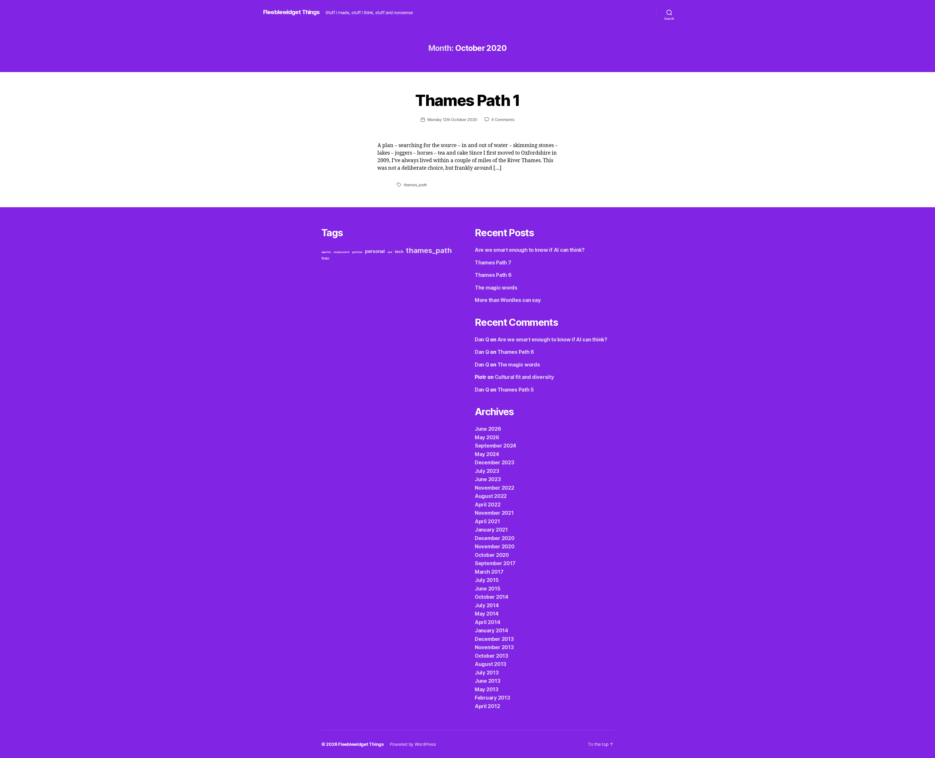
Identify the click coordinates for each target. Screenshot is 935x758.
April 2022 (487, 505)
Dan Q (482, 340)
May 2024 (487, 454)
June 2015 (487, 589)
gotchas (357, 252)
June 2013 (487, 681)
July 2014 (487, 605)
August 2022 (491, 496)
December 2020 (494, 538)
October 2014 (491, 597)
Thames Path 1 (467, 100)
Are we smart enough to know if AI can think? (530, 250)
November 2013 (494, 647)
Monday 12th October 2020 (452, 119)
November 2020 (494, 546)
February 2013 (492, 698)
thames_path (415, 184)
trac (325, 258)
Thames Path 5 (515, 390)
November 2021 (494, 513)
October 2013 (491, 656)
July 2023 (487, 471)
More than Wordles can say (508, 300)
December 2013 (494, 639)
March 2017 (489, 572)
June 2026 (488, 429)
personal (375, 251)
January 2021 (491, 530)
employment (341, 252)
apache (326, 252)
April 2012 (487, 706)
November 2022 (494, 488)
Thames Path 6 (493, 275)
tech (399, 251)
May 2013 (486, 689)
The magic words (496, 288)
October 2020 (492, 555)
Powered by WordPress (413, 744)
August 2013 (490, 664)
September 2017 (495, 563)
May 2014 (487, 614)
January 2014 (491, 630)
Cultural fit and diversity (524, 377)
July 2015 (487, 580)
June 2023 (488, 479)
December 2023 (494, 462)
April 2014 (487, 622)
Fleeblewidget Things (291, 12)
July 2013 (487, 673)
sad (389, 252)
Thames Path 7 (493, 263)
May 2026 (487, 437)
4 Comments (502, 119)
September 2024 (495, 446)
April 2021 (487, 521)
